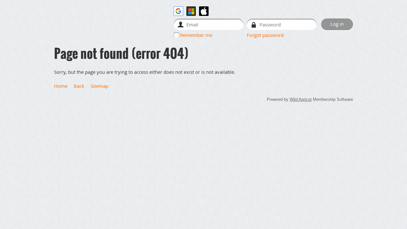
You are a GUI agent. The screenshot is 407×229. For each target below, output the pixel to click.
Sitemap (99, 86)
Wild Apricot (301, 99)
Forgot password (265, 35)
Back (79, 86)
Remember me (196, 35)
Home (60, 86)
